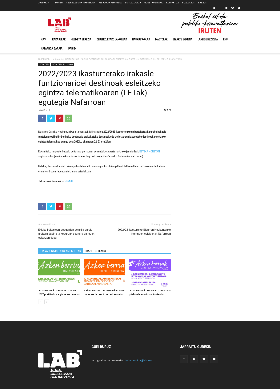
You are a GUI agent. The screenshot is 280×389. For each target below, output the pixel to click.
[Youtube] (239, 8)
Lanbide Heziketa (208, 39)
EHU (225, 39)
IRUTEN (59, 2)
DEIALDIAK (44, 59)
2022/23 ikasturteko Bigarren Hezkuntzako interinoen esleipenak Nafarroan (144, 231)
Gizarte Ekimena (182, 39)
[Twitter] (232, 8)
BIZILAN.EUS (188, 2)
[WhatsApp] (68, 118)
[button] (214, 7)
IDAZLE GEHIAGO (96, 251)
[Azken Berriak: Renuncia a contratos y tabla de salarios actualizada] (150, 273)
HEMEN (69, 181)
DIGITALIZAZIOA (133, 2)
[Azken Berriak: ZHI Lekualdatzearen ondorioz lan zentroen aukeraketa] (104, 273)
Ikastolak (161, 39)
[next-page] (46, 302)
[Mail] (226, 8)
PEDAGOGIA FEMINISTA (110, 2)
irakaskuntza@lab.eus (139, 360)
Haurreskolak (141, 39)
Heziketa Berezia (81, 39)
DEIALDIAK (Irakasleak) (62, 64)
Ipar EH (72, 48)
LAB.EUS (202, 2)
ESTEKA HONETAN (149, 151)
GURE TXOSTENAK (153, 2)
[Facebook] (220, 8)
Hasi (43, 39)
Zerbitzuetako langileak (112, 39)
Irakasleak (59, 39)
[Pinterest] (59, 118)
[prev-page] (40, 302)
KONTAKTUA (172, 2)
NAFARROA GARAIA (51, 48)
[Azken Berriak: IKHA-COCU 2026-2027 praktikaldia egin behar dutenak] (59, 273)
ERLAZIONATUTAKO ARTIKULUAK (61, 251)
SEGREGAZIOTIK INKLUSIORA (80, 2)
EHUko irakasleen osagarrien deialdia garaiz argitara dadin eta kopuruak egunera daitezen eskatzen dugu (66, 233)
